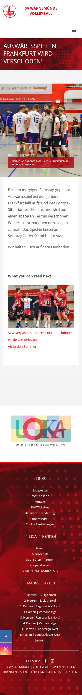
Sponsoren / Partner (40, 559)
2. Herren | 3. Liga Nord (40, 600)
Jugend (40, 640)
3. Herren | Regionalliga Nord (40, 617)
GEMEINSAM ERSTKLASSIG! (40, 571)
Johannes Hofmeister (24, 154)
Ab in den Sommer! (22, 346)
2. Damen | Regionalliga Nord (40, 606)
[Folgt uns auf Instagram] (6, 649)
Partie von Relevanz (23, 339)
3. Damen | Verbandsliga (39, 612)
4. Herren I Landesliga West (40, 629)
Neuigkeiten (40, 490)
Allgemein (27, 164)
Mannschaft (40, 554)
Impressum (40, 519)
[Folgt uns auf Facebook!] (45, 660)
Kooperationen (40, 565)
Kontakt (39, 502)
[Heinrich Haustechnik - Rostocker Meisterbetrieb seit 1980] (41, 431)
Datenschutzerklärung (40, 513)
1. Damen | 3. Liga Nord (40, 595)
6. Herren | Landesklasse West (39, 635)
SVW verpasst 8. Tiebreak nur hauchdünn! (40, 333)
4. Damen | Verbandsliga (39, 623)
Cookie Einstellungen (40, 524)
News (40, 548)
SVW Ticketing (40, 507)
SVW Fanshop (40, 496)
